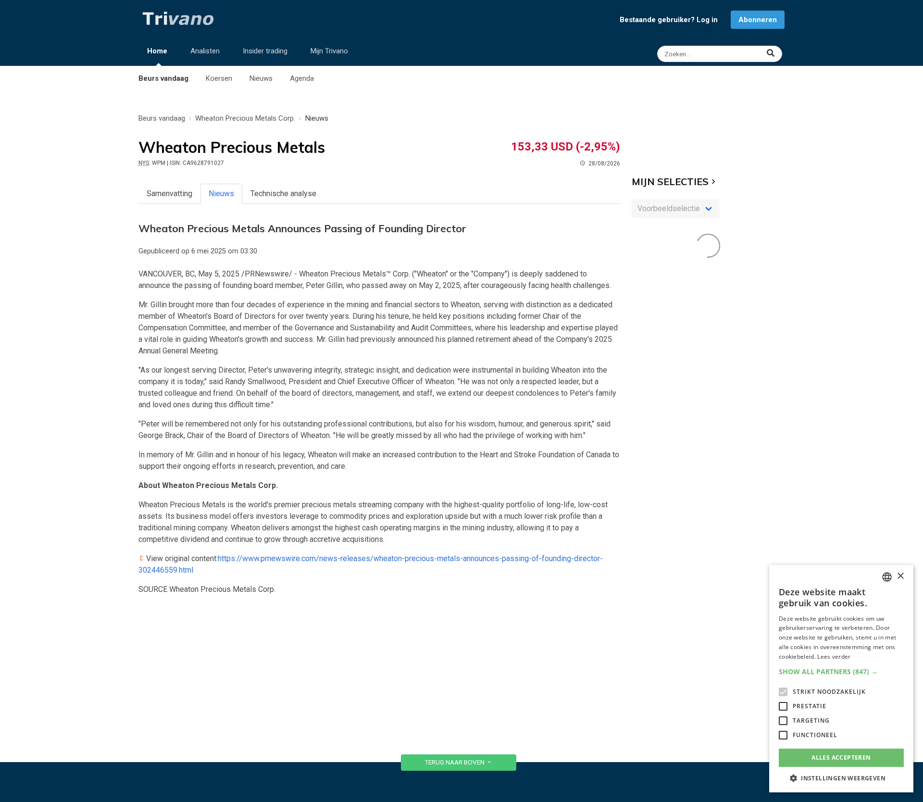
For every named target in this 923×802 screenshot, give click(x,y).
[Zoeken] (721, 54)
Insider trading (265, 51)
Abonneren (757, 19)
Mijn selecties (670, 181)
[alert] (841, 678)
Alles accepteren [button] (841, 757)
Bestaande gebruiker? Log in (669, 19)
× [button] (900, 576)
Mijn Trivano (329, 51)
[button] (841, 671)
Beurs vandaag (163, 78)
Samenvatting (169, 193)
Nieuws (261, 78)
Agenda (302, 78)
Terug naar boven (455, 762)
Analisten (205, 51)
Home (157, 51)
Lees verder (833, 656)
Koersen (219, 78)
